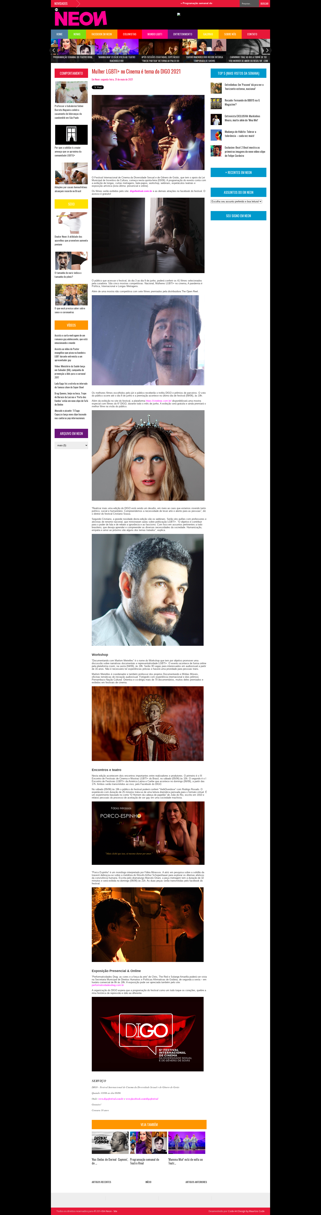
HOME (59, 34)
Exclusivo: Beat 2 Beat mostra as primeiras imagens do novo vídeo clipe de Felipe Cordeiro (245, 151)
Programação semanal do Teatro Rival (175, 3)
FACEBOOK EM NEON (102, 34)
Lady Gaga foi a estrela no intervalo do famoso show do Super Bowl (71, 385)
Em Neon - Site (109, 1211)
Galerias (208, 34)
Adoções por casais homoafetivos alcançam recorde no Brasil (71, 189)
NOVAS (77, 34)
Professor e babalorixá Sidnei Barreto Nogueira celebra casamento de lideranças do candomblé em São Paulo (69, 111)
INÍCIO (148, 1182)
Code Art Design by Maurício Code (246, 1211)
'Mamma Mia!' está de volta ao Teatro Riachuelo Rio (116, 59)
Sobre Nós (230, 34)
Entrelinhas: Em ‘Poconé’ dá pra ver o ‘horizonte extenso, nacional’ (244, 86)
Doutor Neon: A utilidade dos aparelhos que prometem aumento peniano (71, 240)
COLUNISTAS (129, 34)
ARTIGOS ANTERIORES (196, 1182)
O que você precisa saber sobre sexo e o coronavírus (70, 310)
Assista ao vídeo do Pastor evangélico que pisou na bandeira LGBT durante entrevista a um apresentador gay (70, 354)
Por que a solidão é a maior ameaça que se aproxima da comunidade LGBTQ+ (68, 151)
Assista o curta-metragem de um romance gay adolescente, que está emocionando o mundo (71, 339)
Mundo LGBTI (154, 34)
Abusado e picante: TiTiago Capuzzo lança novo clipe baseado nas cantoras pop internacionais (70, 414)
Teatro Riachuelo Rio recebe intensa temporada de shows (204, 59)
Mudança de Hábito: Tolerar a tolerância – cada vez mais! (240, 133)
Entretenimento (182, 34)
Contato (252, 34)
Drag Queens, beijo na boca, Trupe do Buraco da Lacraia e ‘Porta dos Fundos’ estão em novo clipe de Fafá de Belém (71, 398)
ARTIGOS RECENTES (101, 1182)
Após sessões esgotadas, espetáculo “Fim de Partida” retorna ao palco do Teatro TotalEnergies (160, 60)
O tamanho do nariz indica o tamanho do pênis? (68, 274)
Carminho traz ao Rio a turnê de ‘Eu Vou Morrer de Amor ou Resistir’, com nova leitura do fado (248, 60)
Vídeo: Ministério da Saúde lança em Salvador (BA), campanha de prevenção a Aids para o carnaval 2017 (70, 371)
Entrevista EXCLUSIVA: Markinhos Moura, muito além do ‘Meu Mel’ (242, 118)
